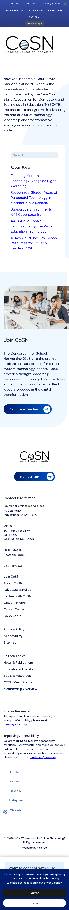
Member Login (34, 23)
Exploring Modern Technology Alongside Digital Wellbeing (34, 180)
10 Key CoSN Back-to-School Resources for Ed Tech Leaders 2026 (34, 243)
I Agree (34, 893)
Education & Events (18, 669)
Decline (34, 903)
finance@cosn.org (15, 724)
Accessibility (13, 636)
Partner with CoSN (15, 10)
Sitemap (10, 642)
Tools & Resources (17, 676)
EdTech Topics (14, 656)
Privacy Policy (14, 629)
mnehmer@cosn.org (43, 757)
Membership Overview (20, 689)
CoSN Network (36, 10)
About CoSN (30, 3)
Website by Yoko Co (34, 848)
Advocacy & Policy (50, 3)
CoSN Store (34, 17)
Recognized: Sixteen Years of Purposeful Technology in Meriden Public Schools (34, 197)
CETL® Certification (18, 682)
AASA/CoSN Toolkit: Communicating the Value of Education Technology (34, 226)
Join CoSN (14, 3)
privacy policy (53, 882)
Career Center (55, 10)
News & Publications (19, 662)
